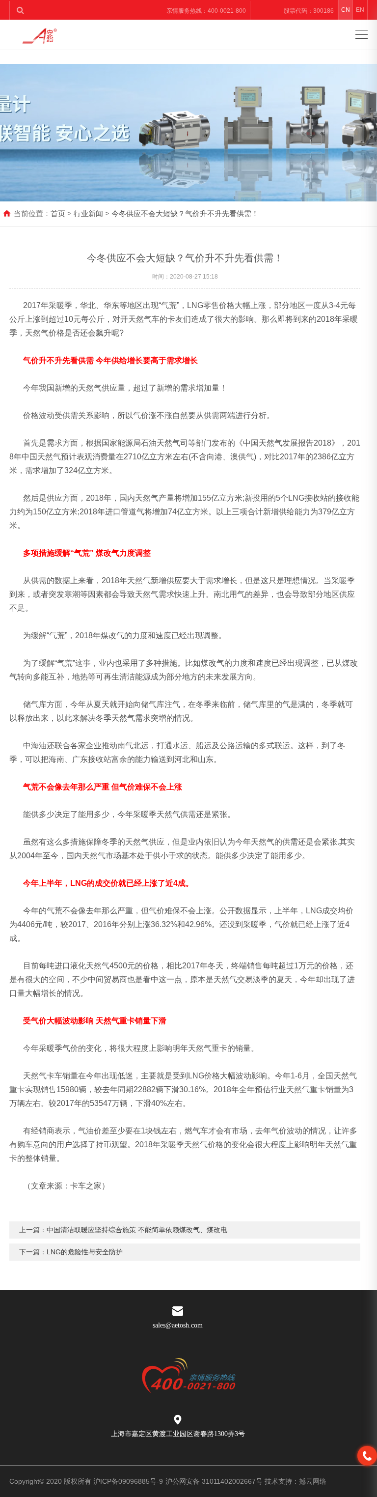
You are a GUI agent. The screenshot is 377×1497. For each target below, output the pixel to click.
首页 (58, 213)
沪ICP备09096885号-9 (128, 1481)
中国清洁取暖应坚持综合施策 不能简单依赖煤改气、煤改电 (137, 1230)
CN (345, 9)
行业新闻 (88, 213)
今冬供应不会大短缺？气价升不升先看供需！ (185, 213)
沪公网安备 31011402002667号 (214, 1481)
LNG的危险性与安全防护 (85, 1252)
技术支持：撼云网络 (295, 1481)
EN (360, 9)
